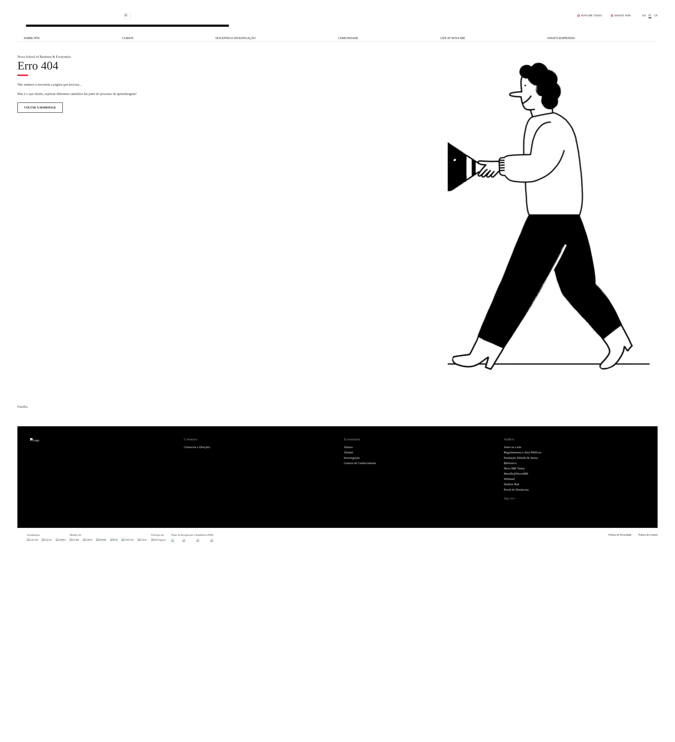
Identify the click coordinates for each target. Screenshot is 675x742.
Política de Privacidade (620, 534)
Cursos (127, 38)
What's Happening (561, 38)
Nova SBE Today (591, 15)
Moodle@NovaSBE (516, 473)
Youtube (549, 506)
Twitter (29, 415)
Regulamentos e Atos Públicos (522, 452)
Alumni (348, 452)
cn (656, 15)
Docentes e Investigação (236, 38)
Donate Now (622, 15)
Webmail (509, 479)
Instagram (528, 506)
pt (649, 15)
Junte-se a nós (512, 447)
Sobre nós (32, 38)
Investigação (352, 458)
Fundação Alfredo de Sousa (521, 458)
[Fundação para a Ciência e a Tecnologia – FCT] (175, 540)
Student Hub (511, 484)
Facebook (21, 415)
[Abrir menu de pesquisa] (653, 25)
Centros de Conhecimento (360, 463)
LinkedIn (38, 415)
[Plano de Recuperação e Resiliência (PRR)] (188, 540)
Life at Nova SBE (452, 38)
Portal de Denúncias (516, 489)
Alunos (348, 447)
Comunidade (348, 38)
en (644, 15)
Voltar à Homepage (40, 107)
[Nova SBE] (277, 22)
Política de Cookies (648, 534)
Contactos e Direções (197, 447)
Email (46, 415)
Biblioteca (510, 463)
